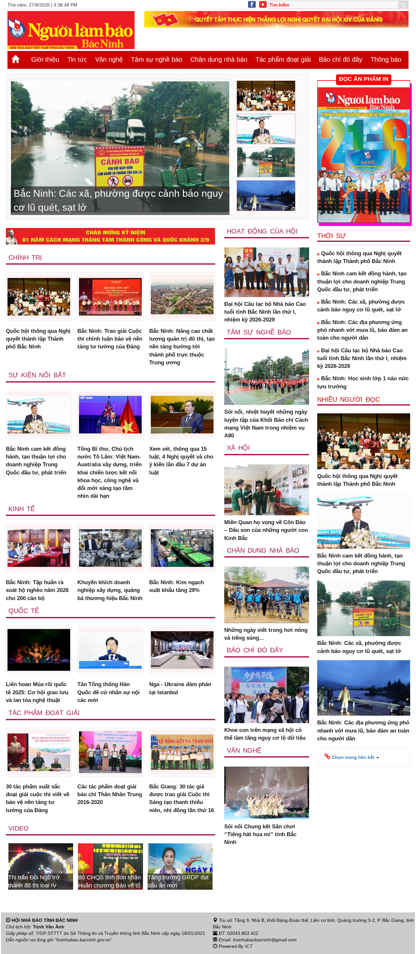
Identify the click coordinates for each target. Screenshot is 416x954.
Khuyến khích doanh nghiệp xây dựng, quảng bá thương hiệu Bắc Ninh (109, 590)
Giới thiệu (45, 59)
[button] (351, 757)
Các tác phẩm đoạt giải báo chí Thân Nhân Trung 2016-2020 (109, 795)
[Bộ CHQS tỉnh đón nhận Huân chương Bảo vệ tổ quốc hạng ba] (57, 866)
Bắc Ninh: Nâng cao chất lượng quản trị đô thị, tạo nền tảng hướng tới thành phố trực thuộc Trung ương (182, 347)
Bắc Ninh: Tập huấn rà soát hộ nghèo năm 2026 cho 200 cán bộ (37, 590)
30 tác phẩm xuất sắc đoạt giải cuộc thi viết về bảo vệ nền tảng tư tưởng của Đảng (37, 798)
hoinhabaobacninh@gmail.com (265, 939)
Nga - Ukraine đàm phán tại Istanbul (180, 688)
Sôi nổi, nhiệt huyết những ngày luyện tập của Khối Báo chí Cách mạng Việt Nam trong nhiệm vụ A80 (266, 424)
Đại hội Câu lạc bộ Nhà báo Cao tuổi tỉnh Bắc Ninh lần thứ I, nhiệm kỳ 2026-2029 (265, 312)
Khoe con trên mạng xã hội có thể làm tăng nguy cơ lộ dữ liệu (265, 734)
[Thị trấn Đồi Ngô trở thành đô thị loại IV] (197, 866)
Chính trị (25, 257)
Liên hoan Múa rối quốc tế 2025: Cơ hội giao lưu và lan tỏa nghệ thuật (37, 692)
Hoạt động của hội (262, 231)
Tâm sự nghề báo (156, 59)
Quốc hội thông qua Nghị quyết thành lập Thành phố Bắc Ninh (38, 339)
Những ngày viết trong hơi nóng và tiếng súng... (265, 634)
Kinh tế (21, 508)
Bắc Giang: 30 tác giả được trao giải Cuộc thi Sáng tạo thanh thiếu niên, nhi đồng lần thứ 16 (181, 798)
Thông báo (385, 59)
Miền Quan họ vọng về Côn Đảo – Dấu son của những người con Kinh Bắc (266, 530)
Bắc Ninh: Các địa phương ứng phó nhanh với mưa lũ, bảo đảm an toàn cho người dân (362, 330)
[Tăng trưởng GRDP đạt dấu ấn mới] (127, 866)
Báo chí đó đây (340, 59)
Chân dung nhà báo (218, 59)
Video (18, 828)
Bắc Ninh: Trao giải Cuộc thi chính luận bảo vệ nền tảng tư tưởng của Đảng (109, 339)
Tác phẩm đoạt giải (283, 59)
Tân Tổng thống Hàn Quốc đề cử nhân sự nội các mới (108, 692)
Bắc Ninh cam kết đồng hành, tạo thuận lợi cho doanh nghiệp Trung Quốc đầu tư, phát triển (36, 461)
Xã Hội (238, 447)
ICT (249, 946)
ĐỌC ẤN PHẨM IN (363, 79)
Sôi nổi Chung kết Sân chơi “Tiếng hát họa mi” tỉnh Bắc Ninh (260, 834)
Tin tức (77, 59)
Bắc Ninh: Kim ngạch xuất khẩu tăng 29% (176, 586)
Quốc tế (23, 610)
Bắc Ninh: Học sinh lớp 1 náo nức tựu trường (363, 382)
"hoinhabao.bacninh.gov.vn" (83, 939)
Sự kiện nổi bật (37, 375)
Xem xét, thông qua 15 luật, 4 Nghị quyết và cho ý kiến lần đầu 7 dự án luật (181, 461)
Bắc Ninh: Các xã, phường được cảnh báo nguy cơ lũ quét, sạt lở (361, 306)
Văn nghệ (109, 59)
